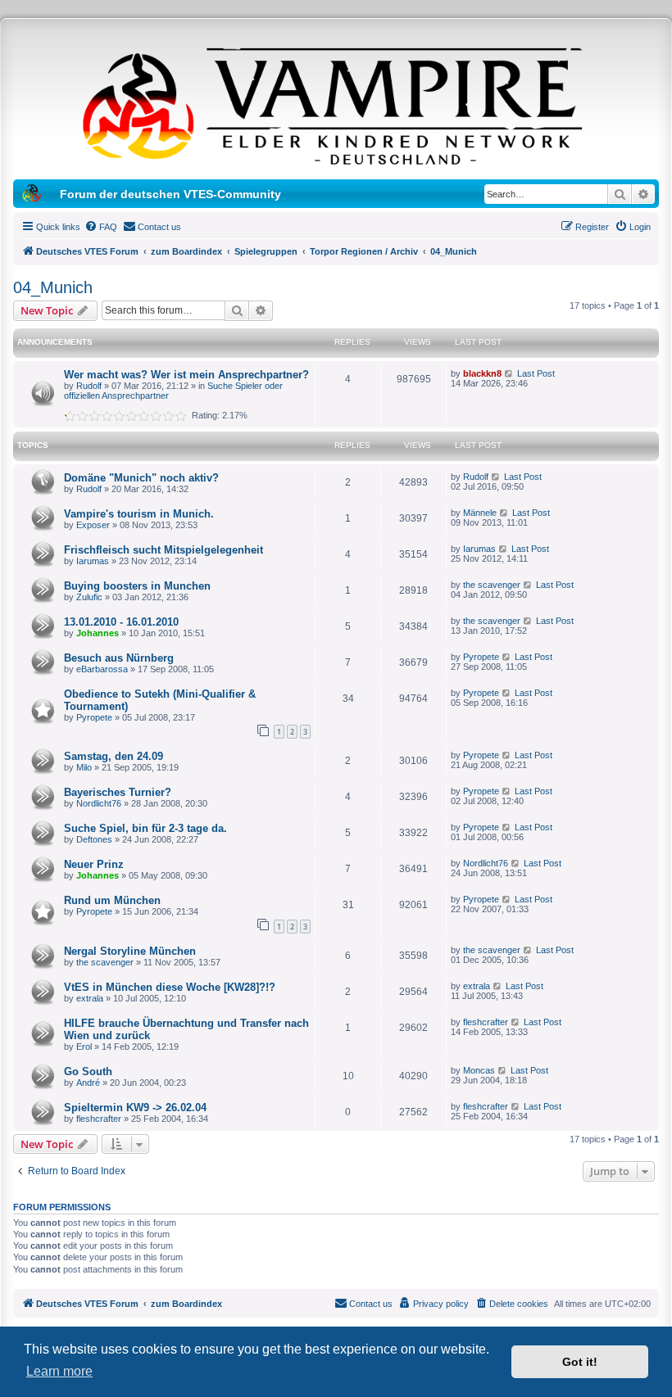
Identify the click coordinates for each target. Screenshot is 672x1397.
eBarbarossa (102, 669)
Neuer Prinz (94, 864)
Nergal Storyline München (130, 951)
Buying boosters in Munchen (137, 586)
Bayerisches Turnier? (117, 792)
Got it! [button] (579, 1361)
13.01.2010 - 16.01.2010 (121, 622)
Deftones (94, 839)
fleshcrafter (485, 1022)
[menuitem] (100, 227)
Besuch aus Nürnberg (119, 658)
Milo (84, 767)
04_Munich (53, 287)
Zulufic (89, 597)
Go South (88, 1071)
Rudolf (89, 386)
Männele (480, 513)
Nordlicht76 (98, 803)
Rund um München (112, 900)
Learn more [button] (59, 1371)
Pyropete (481, 657)
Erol (84, 1046)
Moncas (479, 1070)
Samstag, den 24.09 (113, 756)
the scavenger (491, 585)
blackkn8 (482, 373)
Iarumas (92, 561)
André (88, 1082)
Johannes (97, 633)
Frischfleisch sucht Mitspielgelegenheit (163, 550)
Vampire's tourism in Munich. (139, 514)
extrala (89, 998)
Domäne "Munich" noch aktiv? (141, 478)
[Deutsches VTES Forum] (336, 103)
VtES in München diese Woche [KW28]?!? (169, 987)
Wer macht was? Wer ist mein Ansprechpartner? (186, 374)
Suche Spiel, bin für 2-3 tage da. (145, 828)
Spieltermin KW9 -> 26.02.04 (135, 1107)
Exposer (93, 525)
